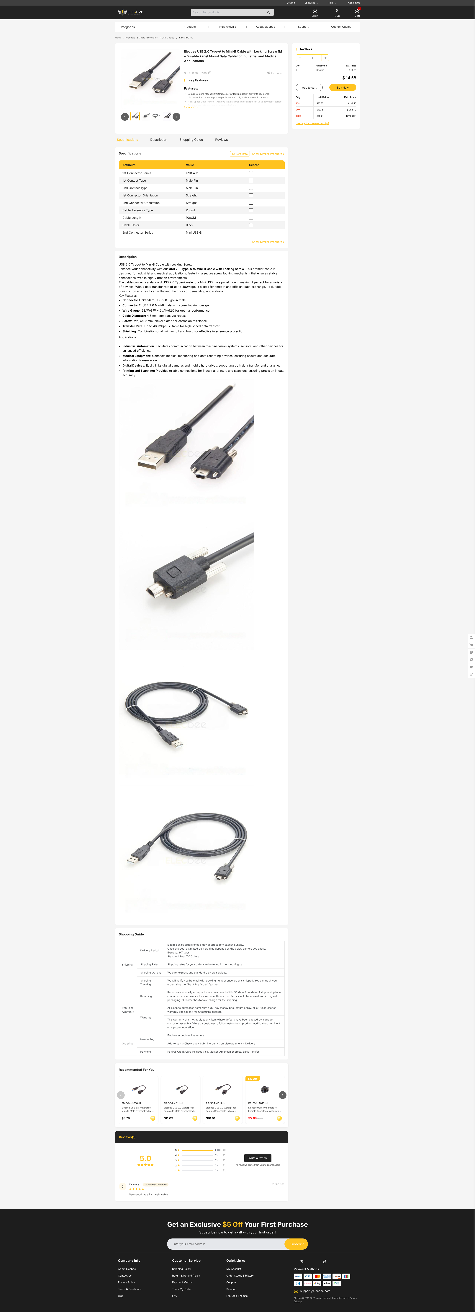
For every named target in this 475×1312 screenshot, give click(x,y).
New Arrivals (227, 26)
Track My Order (181, 1289)
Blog (120, 1295)
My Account (233, 1268)
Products (190, 26)
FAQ (174, 1295)
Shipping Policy (181, 1268)
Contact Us (354, 2)
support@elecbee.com (315, 1291)
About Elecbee (265, 26)
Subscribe (297, 1244)
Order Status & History (240, 1275)
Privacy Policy (126, 1282)
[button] (315, 13)
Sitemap (231, 1289)
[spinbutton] (312, 57)
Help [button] (330, 3)
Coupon (291, 2)
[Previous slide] (125, 117)
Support (303, 26)
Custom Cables (341, 26)
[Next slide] (176, 117)
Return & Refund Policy (186, 1275)
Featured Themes (237, 1295)
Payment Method (182, 1282)
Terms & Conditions (129, 1289)
